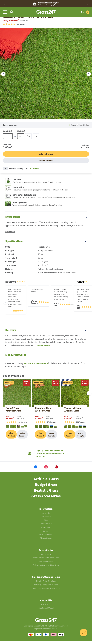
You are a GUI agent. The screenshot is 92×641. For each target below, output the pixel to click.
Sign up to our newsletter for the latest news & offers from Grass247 (50, 453)
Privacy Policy (46, 527)
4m (20, 136)
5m (28, 136)
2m (36, 136)
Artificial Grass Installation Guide (46, 558)
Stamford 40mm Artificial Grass (43, 409)
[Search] (11, 12)
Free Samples (46, 516)
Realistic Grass (46, 490)
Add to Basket (46, 154)
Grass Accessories (45, 496)
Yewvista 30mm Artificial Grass (72, 409)
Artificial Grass (46, 479)
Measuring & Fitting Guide (36, 363)
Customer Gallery (46, 561)
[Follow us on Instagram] (46, 466)
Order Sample (46, 160)
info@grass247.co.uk (46, 608)
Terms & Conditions (46, 534)
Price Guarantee (46, 524)
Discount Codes (46, 538)
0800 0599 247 (46, 604)
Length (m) (7, 131)
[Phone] (82, 12)
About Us (46, 513)
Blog (46, 520)
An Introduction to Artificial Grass (46, 565)
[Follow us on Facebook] (35, 466)
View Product (11, 434)
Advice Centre (46, 554)
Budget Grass (46, 484)
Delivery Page (43, 345)
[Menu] (5, 12)
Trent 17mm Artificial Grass (13, 409)
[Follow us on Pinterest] (56, 466)
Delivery (46, 531)
